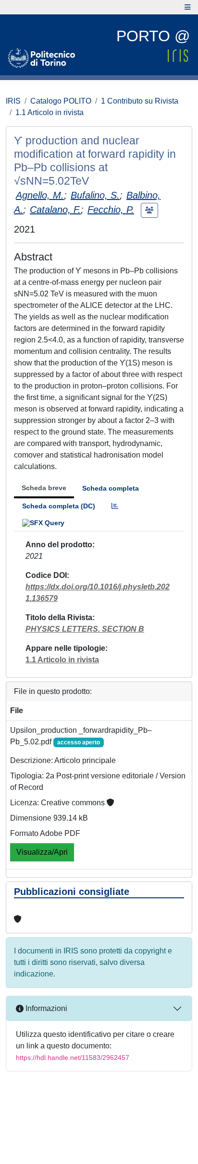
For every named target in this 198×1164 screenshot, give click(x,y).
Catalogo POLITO (60, 101)
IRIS (13, 101)
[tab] (114, 506)
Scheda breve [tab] (44, 488)
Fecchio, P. (110, 209)
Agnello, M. (40, 195)
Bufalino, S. (95, 195)
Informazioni (45, 1008)
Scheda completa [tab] (110, 488)
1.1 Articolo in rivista (49, 112)
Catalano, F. (55, 209)
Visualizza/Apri (42, 852)
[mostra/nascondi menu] (187, 7)
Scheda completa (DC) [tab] (58, 506)
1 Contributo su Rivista (139, 101)
